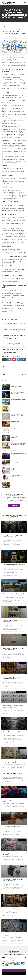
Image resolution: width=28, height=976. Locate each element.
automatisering (6, 79)
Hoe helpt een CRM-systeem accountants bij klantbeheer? (14, 344)
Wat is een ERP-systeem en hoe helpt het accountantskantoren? (14, 324)
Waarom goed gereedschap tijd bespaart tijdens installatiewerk (13, 649)
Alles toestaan (14, 970)
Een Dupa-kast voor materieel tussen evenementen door (12, 621)
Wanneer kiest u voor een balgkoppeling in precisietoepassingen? (16, 476)
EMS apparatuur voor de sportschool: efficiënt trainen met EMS (12, 536)
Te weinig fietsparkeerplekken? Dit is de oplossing (13, 732)
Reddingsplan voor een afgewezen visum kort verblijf (13, 827)
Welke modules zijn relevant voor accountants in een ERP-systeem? (14, 330)
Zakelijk (3, 26)
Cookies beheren (14, 973)
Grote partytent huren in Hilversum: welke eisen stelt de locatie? (14, 594)
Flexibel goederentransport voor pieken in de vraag (14, 565)
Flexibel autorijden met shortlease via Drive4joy (12, 800)
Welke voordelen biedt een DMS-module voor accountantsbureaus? (14, 337)
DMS (3, 105)
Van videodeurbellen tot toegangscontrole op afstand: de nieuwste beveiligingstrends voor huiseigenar (14, 677)
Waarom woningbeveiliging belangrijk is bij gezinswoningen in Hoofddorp (13, 761)
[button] (25, 957)
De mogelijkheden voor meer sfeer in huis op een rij (14, 853)
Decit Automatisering (16, 300)
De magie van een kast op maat (17, 482)
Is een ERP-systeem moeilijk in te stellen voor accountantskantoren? (14, 350)
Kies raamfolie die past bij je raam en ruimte (10, 450)
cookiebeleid (20, 964)
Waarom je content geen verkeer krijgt (13, 705)
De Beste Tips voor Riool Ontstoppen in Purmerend (13, 934)
